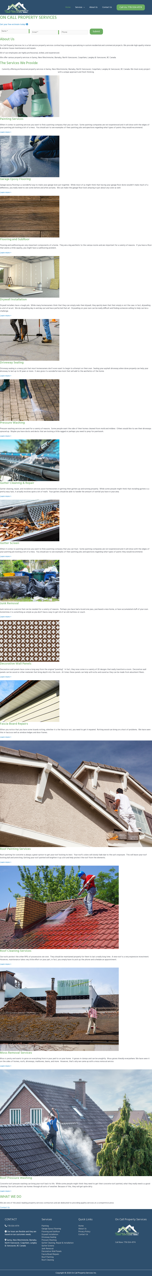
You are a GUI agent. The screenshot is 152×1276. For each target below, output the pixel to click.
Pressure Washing (49, 1240)
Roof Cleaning (48, 1260)
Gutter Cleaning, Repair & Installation (58, 1243)
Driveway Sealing (49, 1237)
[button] (131, 7)
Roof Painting (48, 1257)
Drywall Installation (50, 1234)
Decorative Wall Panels (52, 1251)
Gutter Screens (48, 1245)
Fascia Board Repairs (50, 1254)
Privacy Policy (84, 1231)
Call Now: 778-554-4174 (125, 1242)
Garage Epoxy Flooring (51, 1228)
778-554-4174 (13, 1226)
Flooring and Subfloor (51, 1231)
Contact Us (83, 1234)
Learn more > (5, 132)
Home (81, 1226)
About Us (82, 1228)
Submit (96, 31)
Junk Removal (47, 1248)
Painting (45, 1226)
